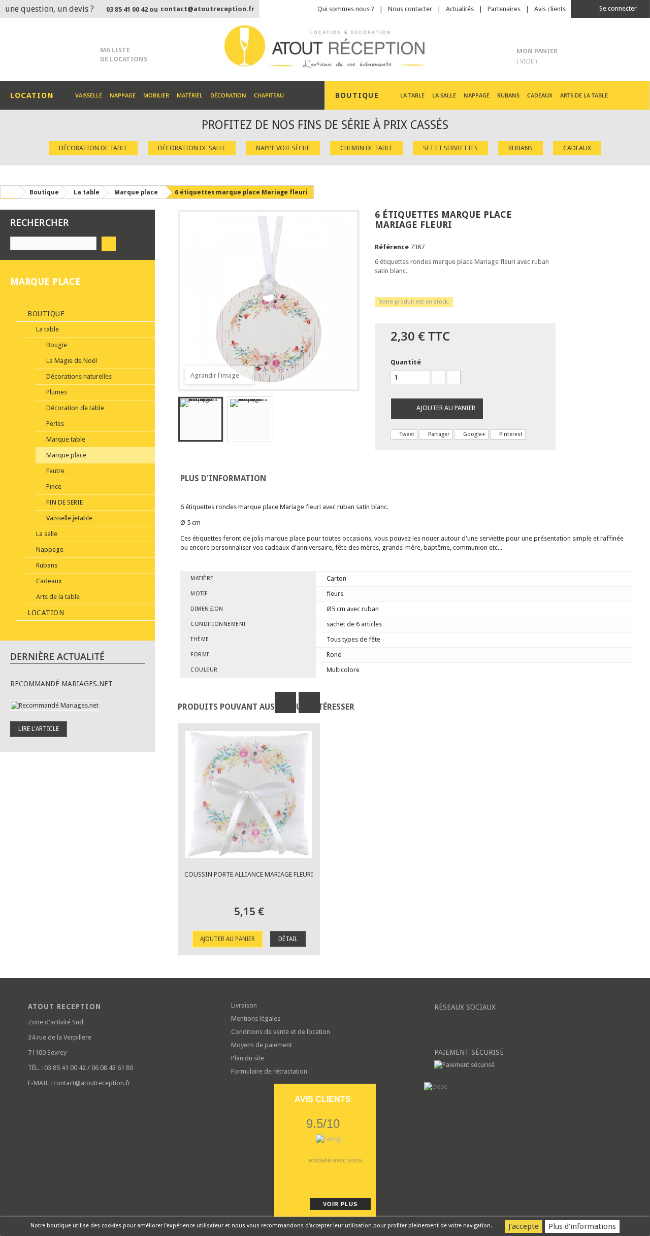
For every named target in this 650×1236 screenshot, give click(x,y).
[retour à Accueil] (9, 192)
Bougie (56, 345)
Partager (438, 434)
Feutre (54, 471)
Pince (53, 486)
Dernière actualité (57, 656)
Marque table (65, 439)
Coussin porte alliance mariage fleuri (248, 874)
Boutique (45, 314)
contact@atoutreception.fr (207, 9)
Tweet (406, 434)
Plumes (56, 392)
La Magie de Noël (71, 360)
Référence (392, 247)
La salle (444, 95)
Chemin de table (366, 148)
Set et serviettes (450, 148)
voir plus (340, 1204)
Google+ (473, 434)
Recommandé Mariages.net (61, 684)
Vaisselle (88, 95)
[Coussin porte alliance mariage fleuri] (248, 794)
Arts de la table (584, 95)
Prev (285, 702)
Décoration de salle (191, 148)
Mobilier (156, 95)
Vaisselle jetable (68, 518)
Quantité (406, 362)
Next (309, 702)
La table (412, 95)
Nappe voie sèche (283, 148)
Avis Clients (323, 1099)
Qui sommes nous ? (345, 9)
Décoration (228, 95)
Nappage (123, 95)
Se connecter (617, 8)
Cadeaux (539, 95)
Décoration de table (93, 148)
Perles (54, 423)
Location (44, 613)
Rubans (508, 95)
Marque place (65, 455)
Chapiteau (269, 95)
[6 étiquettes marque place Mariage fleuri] (200, 419)
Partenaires (504, 9)
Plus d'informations (582, 1226)
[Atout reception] (325, 46)
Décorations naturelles (78, 376)
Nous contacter (410, 9)
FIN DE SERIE (64, 502)
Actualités (460, 9)
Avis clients (550, 9)
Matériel (190, 95)
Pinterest (510, 434)
